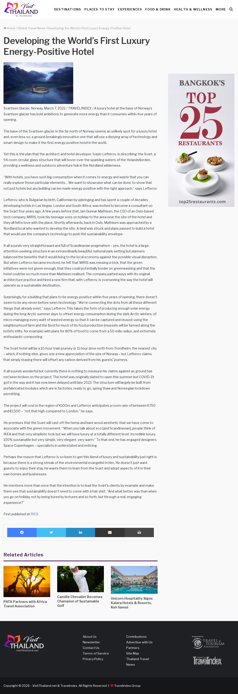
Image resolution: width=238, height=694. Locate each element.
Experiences (130, 9)
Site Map (132, 653)
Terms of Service (96, 653)
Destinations (67, 9)
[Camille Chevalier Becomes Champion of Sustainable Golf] (80, 579)
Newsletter (91, 642)
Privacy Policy (93, 659)
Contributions (136, 636)
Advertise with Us (139, 642)
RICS (34, 514)
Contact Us (91, 648)
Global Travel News (31, 28)
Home (10, 28)
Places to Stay (99, 9)
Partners (132, 648)
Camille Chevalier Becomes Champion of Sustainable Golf (79, 601)
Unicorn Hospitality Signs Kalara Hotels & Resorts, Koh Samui (132, 602)
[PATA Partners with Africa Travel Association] (26, 581)
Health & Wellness (193, 9)
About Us (90, 636)
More (221, 9)
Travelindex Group (127, 685)
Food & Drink (157, 9)
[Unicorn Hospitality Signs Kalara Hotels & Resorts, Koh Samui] (134, 580)
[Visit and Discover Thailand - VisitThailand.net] (20, 9)
